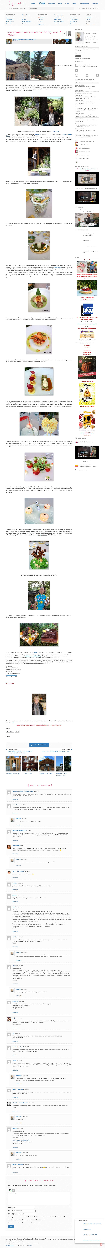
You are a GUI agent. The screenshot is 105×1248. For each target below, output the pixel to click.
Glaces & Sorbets (58, 23)
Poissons (24, 17)
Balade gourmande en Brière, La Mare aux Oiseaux (56, 751)
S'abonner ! (78, 56)
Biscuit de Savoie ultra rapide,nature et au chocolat (87, 210)
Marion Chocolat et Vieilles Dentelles (23, 791)
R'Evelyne (15, 1001)
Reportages (51, 3)
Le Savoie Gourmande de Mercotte (87, 141)
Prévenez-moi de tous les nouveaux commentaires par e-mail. (27, 1220)
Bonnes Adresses (84, 3)
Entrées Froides (9, 19)
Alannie (15, 965)
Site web (10, 1214)
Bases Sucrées (73, 17)
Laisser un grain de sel (40, 744)
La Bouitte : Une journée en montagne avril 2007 (13, 774)
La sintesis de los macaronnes (85, 465)
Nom (10, 1207)
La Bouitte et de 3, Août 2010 (46, 774)
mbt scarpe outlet (18, 1164)
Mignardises (41, 24)
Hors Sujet (95, 3)
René (64, 134)
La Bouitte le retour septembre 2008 (61, 774)
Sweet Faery (16, 805)
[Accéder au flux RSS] (96, 8)
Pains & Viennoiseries (59, 21)
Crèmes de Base (74, 19)
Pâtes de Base (73, 21)
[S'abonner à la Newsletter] (98, 8)
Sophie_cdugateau (18, 1047)
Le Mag (67, 3)
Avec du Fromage (26, 23)
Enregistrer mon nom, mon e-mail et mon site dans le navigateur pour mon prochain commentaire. (38, 1217)
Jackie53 (15, 895)
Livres (60, 3)
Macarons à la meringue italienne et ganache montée (87, 169)
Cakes (55, 19)
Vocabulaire (89, 17)
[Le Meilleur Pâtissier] (42, 3)
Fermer (103, 1220)
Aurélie (15, 883)
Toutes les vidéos (90, 24)
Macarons (42, 17)
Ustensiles (88, 19)
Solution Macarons (83, 162)
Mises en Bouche (10, 17)
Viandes (24, 19)
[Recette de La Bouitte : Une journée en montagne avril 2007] (9, 41)
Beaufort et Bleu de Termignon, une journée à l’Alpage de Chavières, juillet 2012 (20, 752)
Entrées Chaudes (10, 21)
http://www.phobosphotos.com (21, 1140)
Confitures (40, 21)
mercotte (18, 818)
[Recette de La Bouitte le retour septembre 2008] (69, 41)
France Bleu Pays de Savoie (88, 321)
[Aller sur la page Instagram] (88, 8)
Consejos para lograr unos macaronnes (88, 466)
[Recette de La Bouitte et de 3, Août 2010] (62, 41)
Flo (13, 1033)
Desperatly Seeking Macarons (85, 441)
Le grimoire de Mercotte (84, 151)
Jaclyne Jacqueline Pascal (20, 830)
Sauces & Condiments (75, 23)
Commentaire (12, 1188)
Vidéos (74, 3)
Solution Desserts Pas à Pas (85, 155)
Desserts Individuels (58, 14)
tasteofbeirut (16, 845)
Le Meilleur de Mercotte (84, 148)
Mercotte (16, 4)
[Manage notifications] (101, 1244)
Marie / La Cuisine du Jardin (20, 1103)
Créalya (30, 1245)
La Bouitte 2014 (27, 773)
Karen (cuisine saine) (18, 871)
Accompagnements (26, 21)
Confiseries (40, 19)
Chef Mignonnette (18, 1089)
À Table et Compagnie (81, 470)
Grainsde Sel (64, 34)
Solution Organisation (84, 158)
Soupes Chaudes (26, 14)
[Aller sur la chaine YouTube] (93, 8)
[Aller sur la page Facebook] (86, 8)
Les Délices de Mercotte (84, 144)
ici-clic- (87, 326)
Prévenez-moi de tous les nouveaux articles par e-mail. (25, 1223)
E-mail (10, 1210)
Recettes (33, 3)
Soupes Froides (9, 23)
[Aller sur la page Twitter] (91, 8)
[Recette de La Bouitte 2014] (56, 41)
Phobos (15, 1128)
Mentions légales (10, 1245)
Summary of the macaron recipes (86, 442)
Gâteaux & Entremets (59, 17)
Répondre (15, 799)
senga (14, 1060)
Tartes (59, 19)
